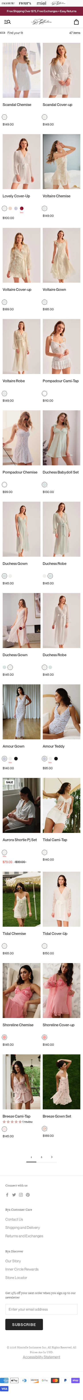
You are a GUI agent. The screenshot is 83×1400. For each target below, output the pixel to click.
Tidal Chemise (14, 933)
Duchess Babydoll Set (61, 472)
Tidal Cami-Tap (55, 839)
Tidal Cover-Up (55, 933)
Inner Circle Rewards (22, 1269)
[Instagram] (21, 1194)
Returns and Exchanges (24, 1236)
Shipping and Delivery (22, 1227)
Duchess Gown (15, 563)
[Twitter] (14, 1194)
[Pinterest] (28, 1194)
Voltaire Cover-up (17, 289)
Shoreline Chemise (18, 1024)
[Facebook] (7, 1194)
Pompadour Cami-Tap (61, 380)
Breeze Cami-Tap (17, 1116)
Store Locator (16, 1277)
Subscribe (24, 1324)
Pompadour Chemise (20, 472)
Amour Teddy (54, 746)
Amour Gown (13, 746)
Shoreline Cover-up (59, 1024)
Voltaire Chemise (56, 196)
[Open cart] (76, 22)
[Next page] (52, 1157)
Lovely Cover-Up (16, 196)
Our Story (13, 1261)
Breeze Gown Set (57, 1116)
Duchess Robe (54, 563)
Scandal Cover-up (57, 104)
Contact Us (14, 1219)
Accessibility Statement (41, 1357)
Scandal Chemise (17, 104)
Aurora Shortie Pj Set (20, 839)
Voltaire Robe (14, 380)
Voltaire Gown (54, 289)
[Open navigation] (7, 22)
